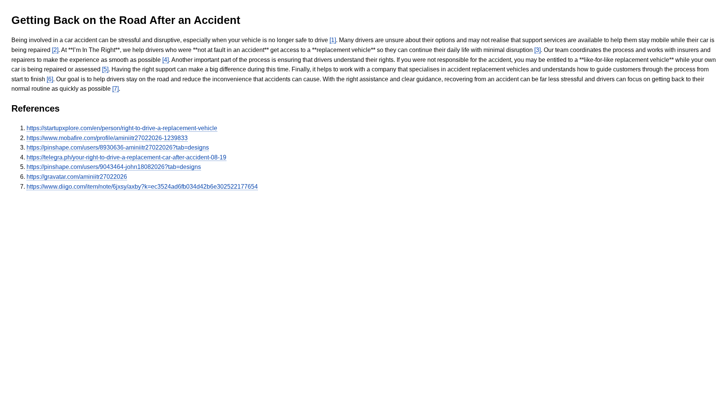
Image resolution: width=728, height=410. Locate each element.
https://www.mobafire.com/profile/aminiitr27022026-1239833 (107, 138)
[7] (115, 88)
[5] (105, 69)
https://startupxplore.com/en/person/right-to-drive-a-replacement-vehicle (122, 128)
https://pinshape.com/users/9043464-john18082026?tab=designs (114, 167)
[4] (165, 60)
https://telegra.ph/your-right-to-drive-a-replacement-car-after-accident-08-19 (126, 157)
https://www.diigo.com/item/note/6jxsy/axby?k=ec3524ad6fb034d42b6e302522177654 (142, 186)
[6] (50, 79)
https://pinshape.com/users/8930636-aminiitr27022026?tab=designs (118, 147)
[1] (332, 40)
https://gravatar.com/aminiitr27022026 (77, 176)
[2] (55, 50)
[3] (537, 50)
